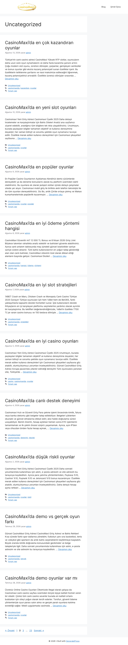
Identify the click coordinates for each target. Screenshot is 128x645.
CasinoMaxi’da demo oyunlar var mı (41, 578)
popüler (31, 204)
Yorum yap (12, 91)
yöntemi (37, 265)
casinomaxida (14, 88)
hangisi (23, 265)
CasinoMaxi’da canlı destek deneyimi (42, 400)
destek (32, 438)
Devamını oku (11, 79)
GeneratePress (73, 641)
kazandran (24, 88)
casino (10, 381)
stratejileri (24, 322)
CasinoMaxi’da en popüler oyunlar (39, 166)
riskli (29, 497)
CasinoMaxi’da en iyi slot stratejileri (41, 284)
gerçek (23, 559)
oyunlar (33, 88)
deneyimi (24, 438)
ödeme (30, 265)
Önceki (9, 630)
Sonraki (39, 630)
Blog (104, 7)
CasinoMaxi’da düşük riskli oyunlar (40, 456)
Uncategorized (14, 85)
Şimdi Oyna (115, 7)
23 (31, 630)
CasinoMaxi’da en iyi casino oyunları (41, 341)
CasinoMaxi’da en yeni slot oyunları (40, 107)
